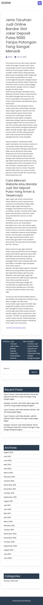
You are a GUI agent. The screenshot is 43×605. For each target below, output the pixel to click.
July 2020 (7, 554)
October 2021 (9, 493)
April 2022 (7, 469)
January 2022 (9, 481)
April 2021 (7, 517)
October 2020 (9, 542)
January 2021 (9, 530)
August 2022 (8, 452)
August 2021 (8, 501)
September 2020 (10, 546)
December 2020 (10, 534)
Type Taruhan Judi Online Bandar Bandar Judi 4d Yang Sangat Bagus (21, 410)
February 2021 (9, 525)
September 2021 (10, 497)
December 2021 (10, 485)
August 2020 (8, 550)
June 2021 (7, 509)
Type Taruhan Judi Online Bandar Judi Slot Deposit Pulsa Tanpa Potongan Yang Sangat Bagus (21, 418)
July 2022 (7, 456)
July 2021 (7, 505)
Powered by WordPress (21, 601)
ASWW (6, 3)
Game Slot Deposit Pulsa (16, 328)
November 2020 (10, 538)
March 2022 (8, 473)
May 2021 (7, 513)
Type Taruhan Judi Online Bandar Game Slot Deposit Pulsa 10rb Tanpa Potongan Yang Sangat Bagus (21, 396)
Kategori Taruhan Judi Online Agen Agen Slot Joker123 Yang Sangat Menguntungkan (21, 404)
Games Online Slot (11, 581)
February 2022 (9, 477)
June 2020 (8, 558)
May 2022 (7, 464)
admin (10, 57)
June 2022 (8, 460)
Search (6, 368)
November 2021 (10, 489)
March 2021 (8, 521)
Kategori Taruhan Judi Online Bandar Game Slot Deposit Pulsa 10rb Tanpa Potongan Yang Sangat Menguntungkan (21, 427)
